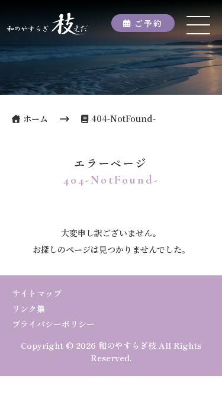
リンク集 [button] (28, 308)
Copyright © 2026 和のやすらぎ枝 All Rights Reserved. (111, 351)
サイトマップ (37, 293)
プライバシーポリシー (53, 324)
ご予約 (148, 23)
